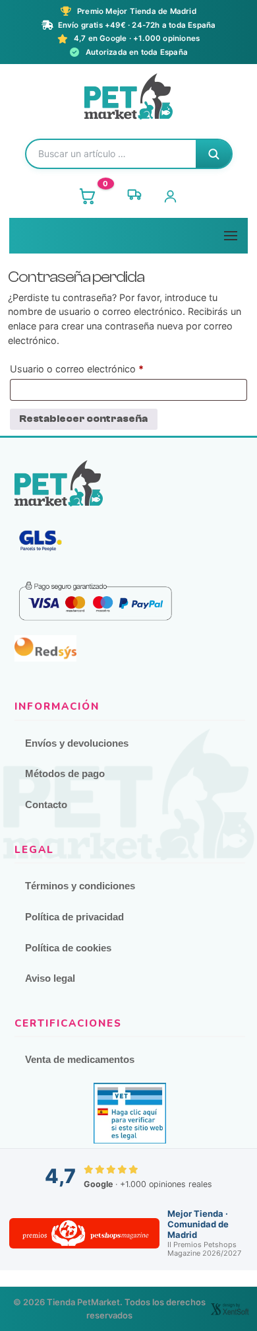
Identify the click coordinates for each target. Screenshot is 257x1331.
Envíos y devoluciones (76, 743)
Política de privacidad (74, 916)
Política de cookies (68, 947)
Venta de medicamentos (79, 1059)
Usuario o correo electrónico (101, 368)
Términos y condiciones (80, 885)
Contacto (46, 804)
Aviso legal (50, 978)
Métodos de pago (65, 773)
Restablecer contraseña (83, 419)
